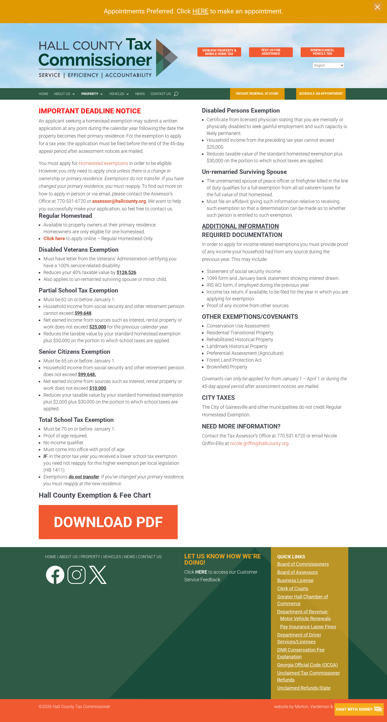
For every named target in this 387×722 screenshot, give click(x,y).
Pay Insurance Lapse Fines (308, 626)
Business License (295, 580)
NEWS (129, 556)
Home (45, 94)
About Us (66, 94)
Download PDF (108, 522)
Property (97, 94)
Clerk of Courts (292, 588)
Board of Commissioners (303, 564)
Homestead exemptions (103, 163)
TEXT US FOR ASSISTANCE (270, 51)
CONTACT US (150, 556)
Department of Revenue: (302, 611)
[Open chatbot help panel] (359, 709)
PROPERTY (90, 556)
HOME (50, 556)
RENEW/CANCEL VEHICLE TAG (322, 51)
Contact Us (178, 94)
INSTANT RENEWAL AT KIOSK (257, 93)
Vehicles (129, 94)
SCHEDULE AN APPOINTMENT (321, 93)
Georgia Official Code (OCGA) (307, 665)
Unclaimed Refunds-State (304, 688)
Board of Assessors (297, 572)
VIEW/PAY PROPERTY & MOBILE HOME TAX (219, 52)
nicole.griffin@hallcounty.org (259, 443)
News (154, 94)
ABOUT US (68, 556)
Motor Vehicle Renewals (305, 618)
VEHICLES (112, 556)
